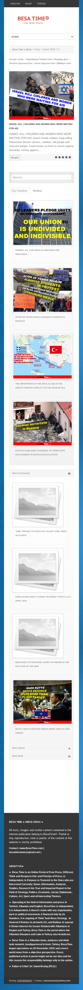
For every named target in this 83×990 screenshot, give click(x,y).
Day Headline (19, 190)
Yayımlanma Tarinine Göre (39, 59)
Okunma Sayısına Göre (20, 63)
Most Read (17, 756)
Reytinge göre (61, 59)
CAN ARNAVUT (24, 980)
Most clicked (18, 748)
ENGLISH (15, 3)
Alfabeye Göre (64, 63)
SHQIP (28, 3)
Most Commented (21, 473)
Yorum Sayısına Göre (44, 63)
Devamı (15, 157)
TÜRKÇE (41, 3)
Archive (37, 190)
